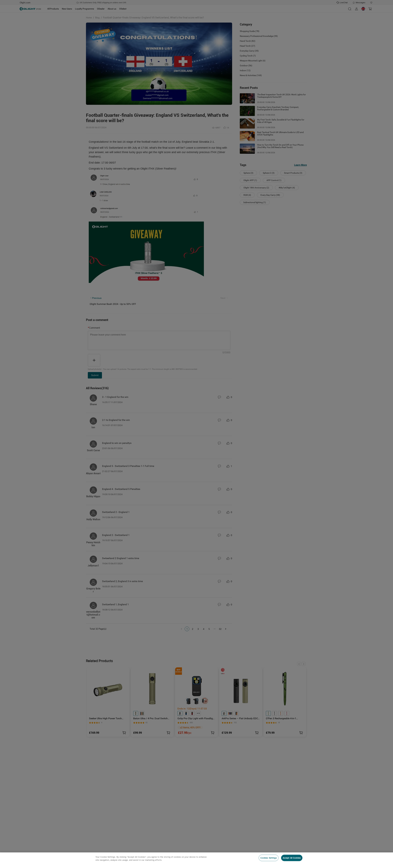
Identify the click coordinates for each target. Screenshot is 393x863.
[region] (196, 857)
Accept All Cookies (292, 858)
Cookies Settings (268, 858)
